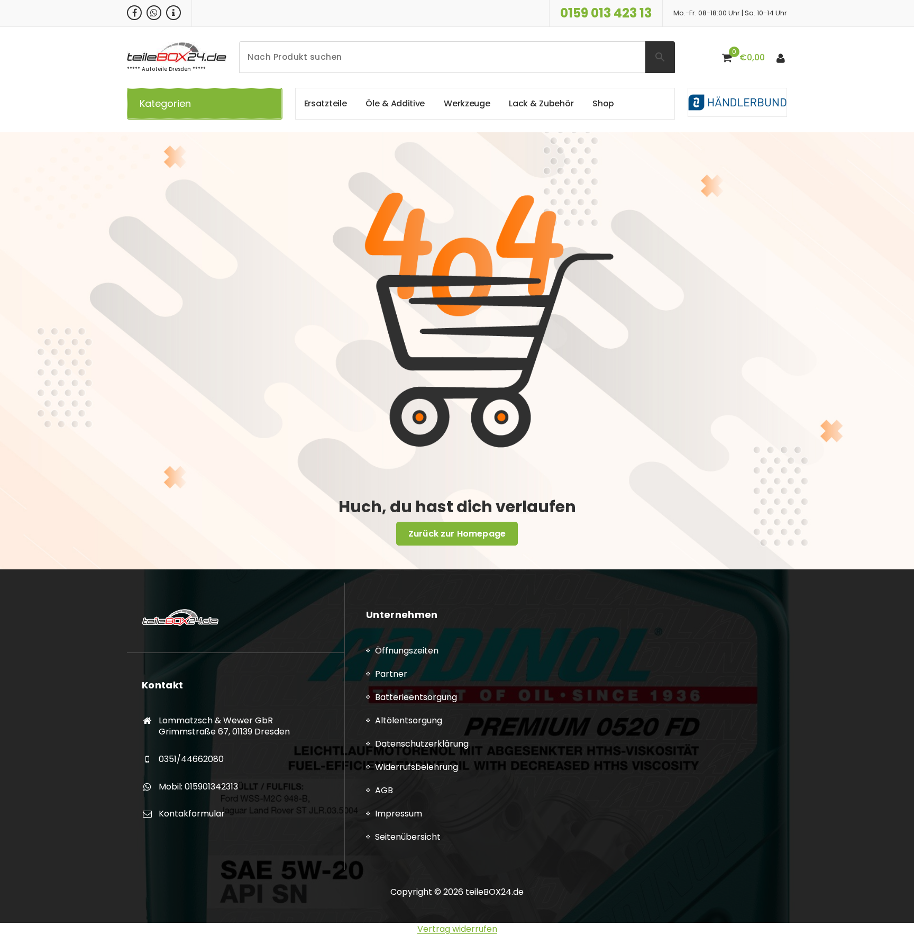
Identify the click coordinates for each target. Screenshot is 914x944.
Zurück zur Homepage (457, 534)
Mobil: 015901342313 (198, 786)
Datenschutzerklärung (422, 744)
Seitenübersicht (408, 837)
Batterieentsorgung (416, 697)
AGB (384, 790)
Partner (391, 674)
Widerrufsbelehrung (416, 767)
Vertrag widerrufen (457, 929)
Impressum (398, 813)
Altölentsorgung (408, 720)
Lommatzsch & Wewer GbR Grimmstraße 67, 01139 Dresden (224, 726)
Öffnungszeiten (406, 651)
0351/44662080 (191, 759)
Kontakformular (192, 813)
